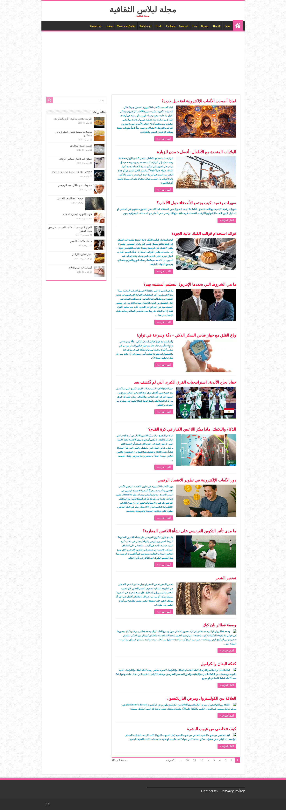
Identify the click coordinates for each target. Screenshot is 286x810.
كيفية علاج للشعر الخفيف (70, 198)
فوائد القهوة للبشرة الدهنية (77, 214)
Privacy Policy (233, 791)
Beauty (205, 25)
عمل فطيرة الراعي (81, 254)
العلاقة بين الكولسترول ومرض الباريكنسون (201, 698)
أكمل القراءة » (164, 139)
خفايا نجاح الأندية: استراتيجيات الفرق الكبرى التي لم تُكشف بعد (185, 382)
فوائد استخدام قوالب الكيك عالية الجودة (204, 233)
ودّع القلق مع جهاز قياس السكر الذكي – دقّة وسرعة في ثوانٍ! (186, 335)
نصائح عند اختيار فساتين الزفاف (75, 158)
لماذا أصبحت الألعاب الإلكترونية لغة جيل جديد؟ (198, 101)
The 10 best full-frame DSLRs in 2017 (72, 172)
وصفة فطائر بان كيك (219, 625)
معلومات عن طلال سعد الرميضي (75, 185)
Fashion (170, 25)
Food (227, 25)
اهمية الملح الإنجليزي (81, 145)
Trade (158, 25)
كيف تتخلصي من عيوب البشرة (211, 729)
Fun (194, 25)
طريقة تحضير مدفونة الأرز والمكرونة (73, 118)
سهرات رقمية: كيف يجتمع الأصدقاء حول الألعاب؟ (196, 203)
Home (238, 25)
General (183, 25)
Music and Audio (126, 25)
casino (109, 25)
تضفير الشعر (226, 578)
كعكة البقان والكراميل (218, 664)
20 (194, 760)
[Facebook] (46, 804)
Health (216, 25)
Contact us (95, 25)
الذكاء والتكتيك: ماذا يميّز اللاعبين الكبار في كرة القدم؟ (192, 429)
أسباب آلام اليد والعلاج (80, 267)
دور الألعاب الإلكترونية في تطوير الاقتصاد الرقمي (197, 480)
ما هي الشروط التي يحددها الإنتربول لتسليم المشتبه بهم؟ (189, 284)
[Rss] (49, 804)
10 (201, 760)
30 (187, 760)
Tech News (145, 25)
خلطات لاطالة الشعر (81, 241)
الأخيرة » (170, 760)
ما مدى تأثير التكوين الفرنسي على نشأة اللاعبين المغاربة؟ (189, 531)
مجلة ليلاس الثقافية (143, 9)
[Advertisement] (143, 60)
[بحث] (49, 100)
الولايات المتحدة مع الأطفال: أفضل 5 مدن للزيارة (196, 152)
